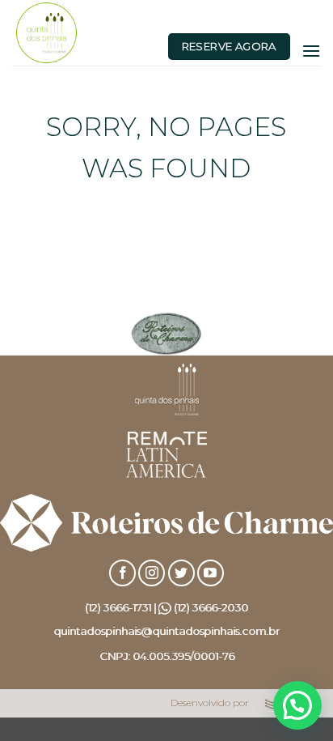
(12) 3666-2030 (211, 607)
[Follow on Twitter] (181, 573)
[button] (311, 50)
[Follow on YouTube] (210, 573)
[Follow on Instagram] (151, 573)
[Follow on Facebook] (122, 573)
